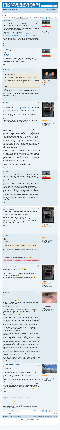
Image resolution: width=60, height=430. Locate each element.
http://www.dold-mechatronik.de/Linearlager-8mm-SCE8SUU (16, 33)
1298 (46, 180)
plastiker (43, 373)
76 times (48, 379)
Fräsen (4, 15)
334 (46, 122)
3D (42, 118)
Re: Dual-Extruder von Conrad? (11, 364)
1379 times (50, 32)
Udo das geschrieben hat (25, 107)
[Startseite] (22, 5)
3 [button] (48, 17)
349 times (49, 125)
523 (46, 377)
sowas (14, 277)
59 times (49, 311)
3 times (48, 241)
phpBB (26, 419)
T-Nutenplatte (6, 55)
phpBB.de (35, 420)
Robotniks (44, 303)
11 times (48, 124)
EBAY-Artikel (6, 54)
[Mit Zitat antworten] (38, 21)
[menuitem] (12, 10)
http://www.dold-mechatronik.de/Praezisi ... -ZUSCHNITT (16, 35)
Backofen (44, 235)
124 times (49, 87)
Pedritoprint (44, 79)
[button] (41, 18)
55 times (48, 31)
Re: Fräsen (6, 20)
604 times (49, 380)
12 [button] (55, 17)
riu (42, 24)
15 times (48, 310)
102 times (49, 242)
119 (46, 84)
